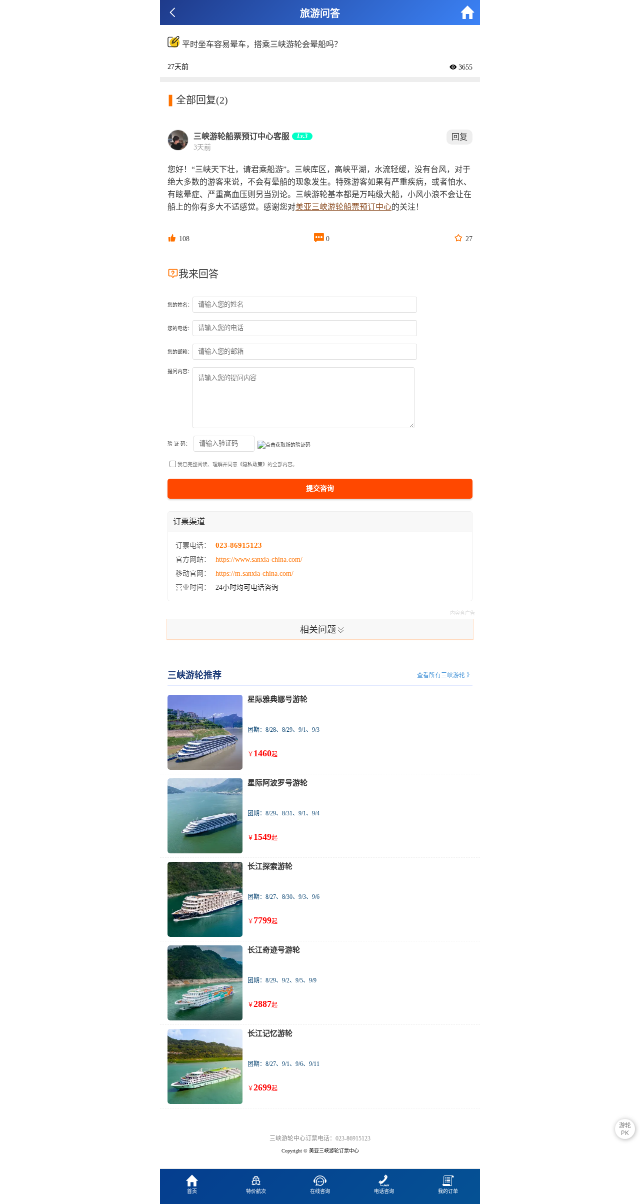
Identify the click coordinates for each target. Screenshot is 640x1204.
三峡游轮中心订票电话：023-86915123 (320, 1138)
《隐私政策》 (253, 464)
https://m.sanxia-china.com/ (255, 573)
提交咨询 (320, 488)
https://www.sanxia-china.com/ (259, 559)
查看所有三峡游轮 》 (444, 675)
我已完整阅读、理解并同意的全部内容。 (238, 464)
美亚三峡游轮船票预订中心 (344, 207)
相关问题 (322, 629)
